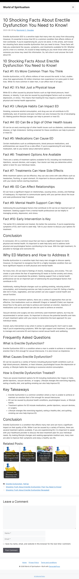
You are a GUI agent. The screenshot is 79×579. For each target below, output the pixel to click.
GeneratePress (54, 566)
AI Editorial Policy (39, 576)
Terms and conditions (49, 562)
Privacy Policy (34, 562)
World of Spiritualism (16, 7)
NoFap (26, 484)
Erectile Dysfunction (14, 484)
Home (24, 562)
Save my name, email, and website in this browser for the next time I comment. (38, 544)
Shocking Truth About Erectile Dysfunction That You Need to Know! (33, 487)
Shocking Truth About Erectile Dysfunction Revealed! (27, 490)
